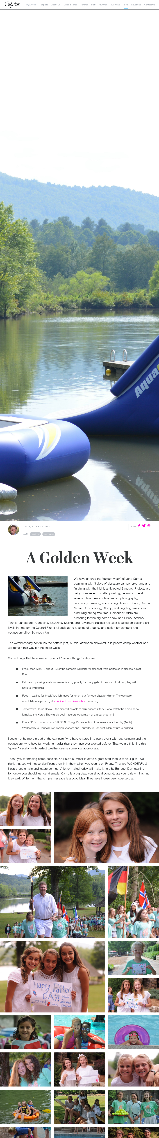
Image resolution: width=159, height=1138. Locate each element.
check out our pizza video (69, 701)
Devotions (136, 4)
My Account (31, 4)
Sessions (35, 534)
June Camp (49, 534)
